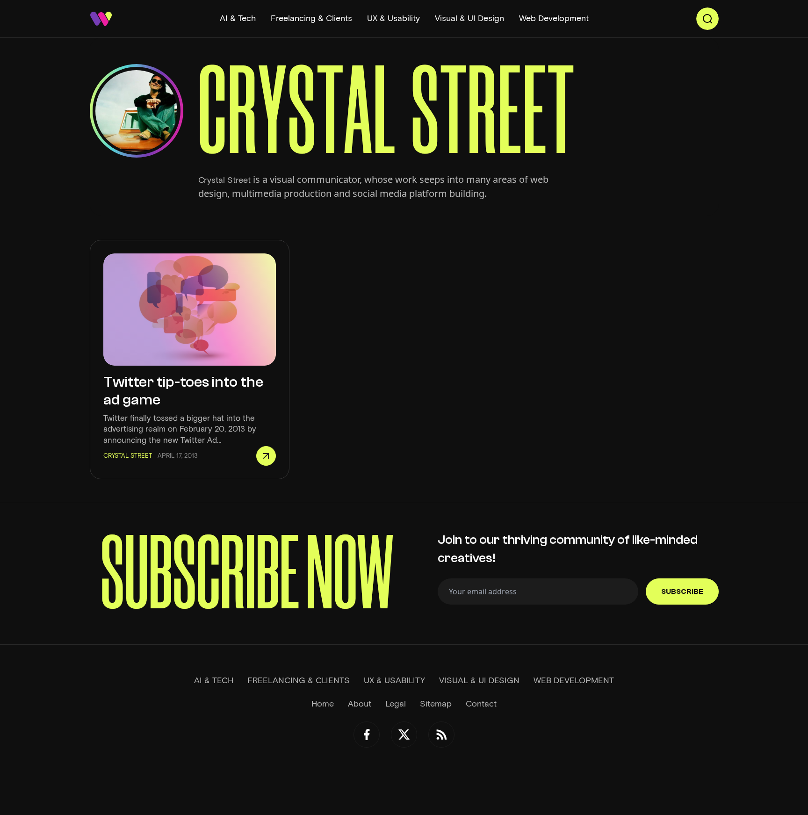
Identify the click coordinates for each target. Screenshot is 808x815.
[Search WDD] (707, 18)
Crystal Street (224, 180)
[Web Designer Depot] (101, 18)
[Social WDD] (367, 734)
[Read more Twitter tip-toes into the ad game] (266, 456)
